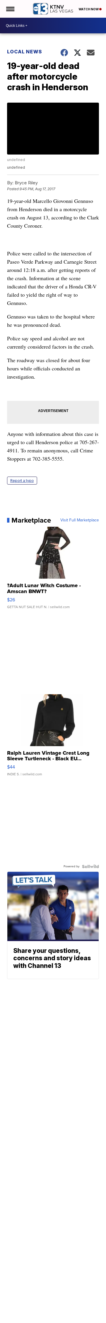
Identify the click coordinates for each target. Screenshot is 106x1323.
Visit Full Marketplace (79, 520)
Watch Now (89, 9)
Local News (24, 52)
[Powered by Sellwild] (90, 866)
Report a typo (22, 480)
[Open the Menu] (9, 8)
